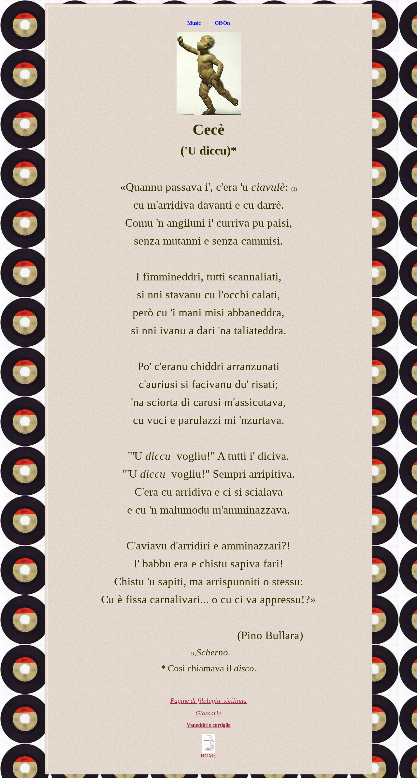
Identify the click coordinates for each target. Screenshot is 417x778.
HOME (208, 755)
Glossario (208, 713)
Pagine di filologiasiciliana (208, 700)
